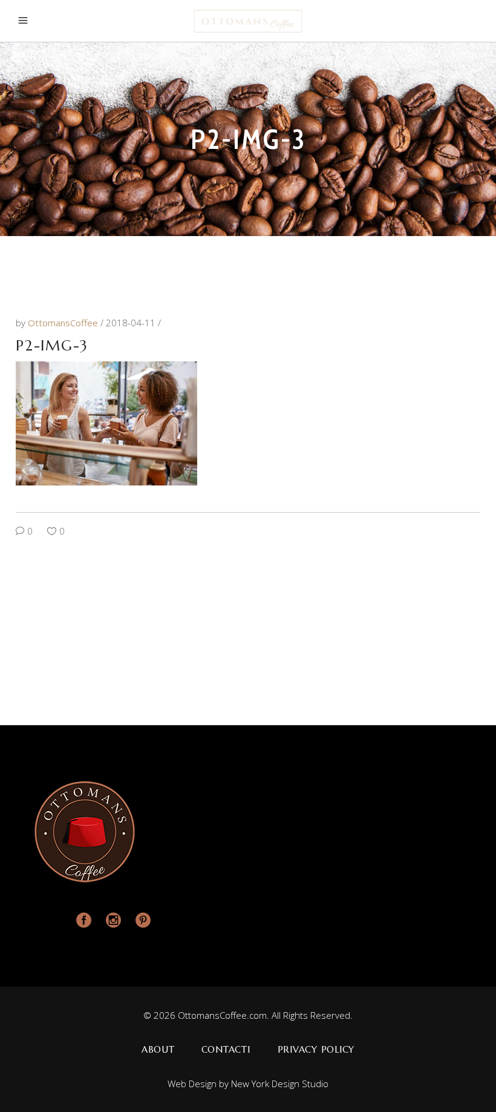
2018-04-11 (132, 323)
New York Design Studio (279, 1083)
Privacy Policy (316, 1049)
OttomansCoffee (64, 323)
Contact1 (226, 1049)
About (158, 1049)
